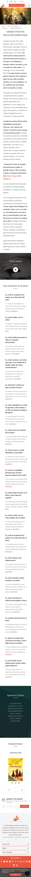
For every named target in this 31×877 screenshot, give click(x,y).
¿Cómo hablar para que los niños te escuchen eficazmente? (16, 339)
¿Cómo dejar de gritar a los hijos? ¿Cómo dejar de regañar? (16, 495)
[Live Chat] (11, 1)
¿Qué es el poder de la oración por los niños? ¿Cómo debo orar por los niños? (15, 640)
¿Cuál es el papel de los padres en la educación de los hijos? (16, 537)
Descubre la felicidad (17, 5)
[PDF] (12, 783)
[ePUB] (15, 783)
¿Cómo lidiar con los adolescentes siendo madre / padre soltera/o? (15, 663)
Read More (14, 311)
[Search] (26, 5)
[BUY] (18, 783)
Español (21, 1)
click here (17, 871)
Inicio (3, 26)
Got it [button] (15, 874)
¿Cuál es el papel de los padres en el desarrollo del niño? (15, 297)
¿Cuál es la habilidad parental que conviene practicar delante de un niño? (16, 472)
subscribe (25, 806)
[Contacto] (15, 1)
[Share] (7, 1)
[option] (15, 274)
